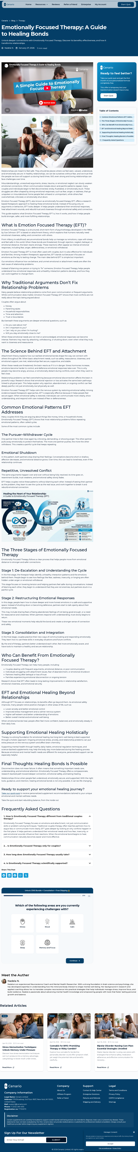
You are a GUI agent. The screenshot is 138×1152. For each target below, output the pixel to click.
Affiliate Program (64, 1094)
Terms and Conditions (118, 1090)
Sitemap (112, 1102)
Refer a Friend (70, 4)
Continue (73, 961)
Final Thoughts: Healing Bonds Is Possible (117, 136)
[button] (134, 1132)
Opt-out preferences (105, 1148)
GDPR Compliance (116, 1098)
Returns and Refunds (91, 1098)
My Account (100, 4)
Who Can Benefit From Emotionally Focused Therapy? (118, 125)
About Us (61, 1090)
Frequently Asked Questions (113, 140)
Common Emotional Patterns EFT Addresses (118, 117)
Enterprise (86, 4)
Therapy (21, 21)
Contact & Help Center (92, 1090)
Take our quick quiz (11, 793)
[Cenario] (9, 4)
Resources (40, 4)
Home (28, 4)
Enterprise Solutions (91, 1094)
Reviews (56, 4)
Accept (110, 1144)
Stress (5, 1016)
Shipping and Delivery (92, 1102)
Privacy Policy (117, 1148)
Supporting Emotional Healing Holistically (117, 132)
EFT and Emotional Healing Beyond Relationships (118, 128)
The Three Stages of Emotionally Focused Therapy (118, 121)
